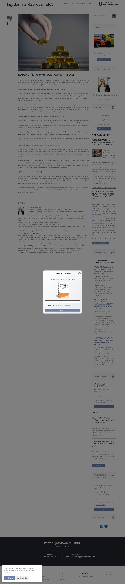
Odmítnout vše (22, 578)
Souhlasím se (51, 305)
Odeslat (62, 310)
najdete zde (7, 573)
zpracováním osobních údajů (62, 305)
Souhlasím (9, 578)
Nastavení (37, 578)
